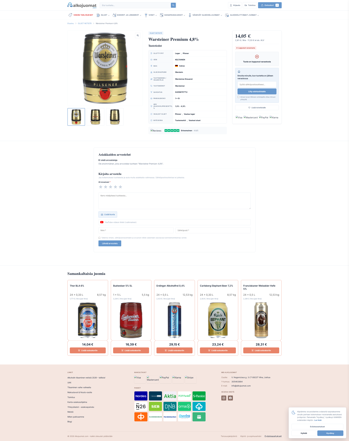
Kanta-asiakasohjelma (77, 402)
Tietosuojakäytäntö (229, 436)
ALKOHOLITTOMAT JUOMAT (243, 15)
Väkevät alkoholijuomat (206, 15)
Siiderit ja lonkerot (128, 15)
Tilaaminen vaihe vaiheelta (79, 387)
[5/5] (120, 187)
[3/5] (110, 187)
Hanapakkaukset (173, 15)
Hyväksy (330, 433)
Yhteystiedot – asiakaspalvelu (80, 407)
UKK (69, 382)
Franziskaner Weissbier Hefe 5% (259, 287)
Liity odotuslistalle (257, 91)
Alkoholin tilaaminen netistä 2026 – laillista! (86, 377)
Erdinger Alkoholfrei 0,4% (170, 285)
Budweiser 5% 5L (122, 285)
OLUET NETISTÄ (85, 23)
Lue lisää (317, 420)
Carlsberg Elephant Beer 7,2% (216, 285)
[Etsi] (173, 5)
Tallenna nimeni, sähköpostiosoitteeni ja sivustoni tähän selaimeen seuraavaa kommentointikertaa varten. (144, 238)
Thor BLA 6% (77, 285)
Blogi (69, 421)
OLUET (104, 15)
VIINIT (152, 15)
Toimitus (71, 397)
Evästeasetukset (273, 436)
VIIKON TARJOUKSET (83, 15)
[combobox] (135, 5)
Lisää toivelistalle (258, 107)
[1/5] (100, 187)
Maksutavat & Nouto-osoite (79, 392)
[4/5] (115, 187)
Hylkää (304, 433)
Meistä (70, 412)
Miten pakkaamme (75, 417)
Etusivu (70, 23)
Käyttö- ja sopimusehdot (250, 436)
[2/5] (105, 187)
